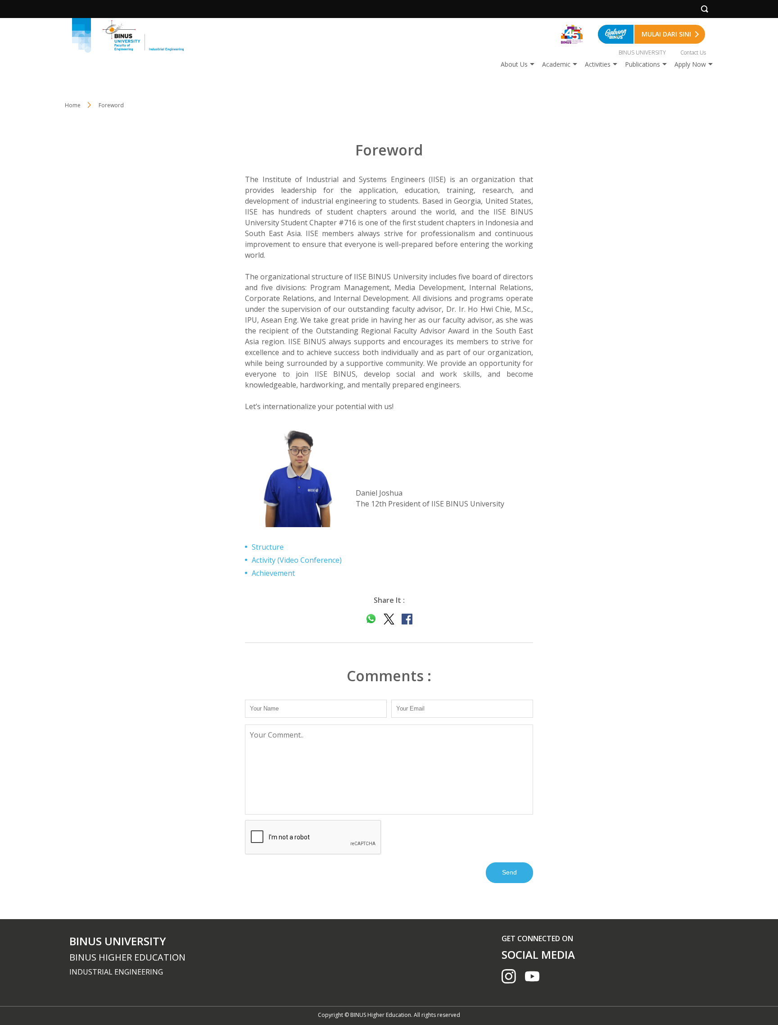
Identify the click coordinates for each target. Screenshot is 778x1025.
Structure (268, 547)
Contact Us (693, 52)
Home (73, 105)
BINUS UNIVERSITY (642, 52)
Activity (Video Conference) (297, 560)
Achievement (273, 573)
